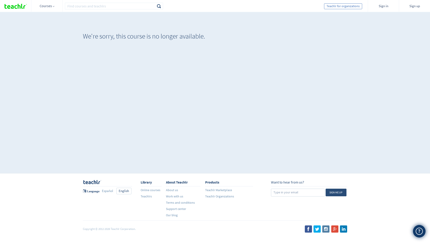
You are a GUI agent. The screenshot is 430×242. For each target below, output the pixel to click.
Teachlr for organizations (343, 6)
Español (107, 191)
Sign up (414, 6)
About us (172, 190)
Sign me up (335, 192)
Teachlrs (146, 196)
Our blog (172, 215)
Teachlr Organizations (219, 196)
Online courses (150, 190)
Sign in (383, 6)
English (124, 191)
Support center (176, 209)
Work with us (174, 196)
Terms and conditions (180, 203)
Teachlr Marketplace (218, 190)
